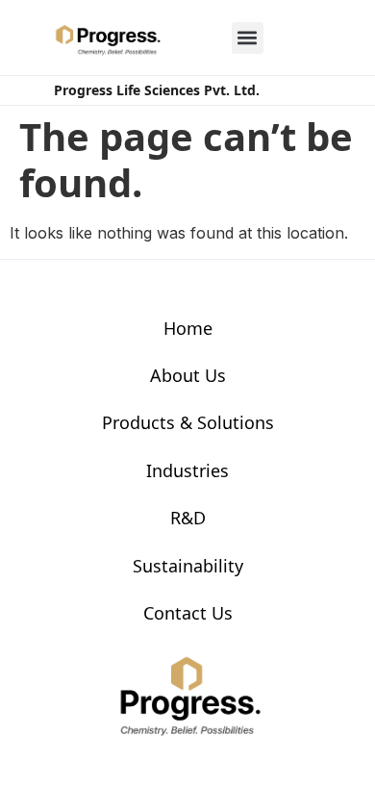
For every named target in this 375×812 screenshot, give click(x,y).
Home (187, 328)
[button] (247, 38)
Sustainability (188, 565)
